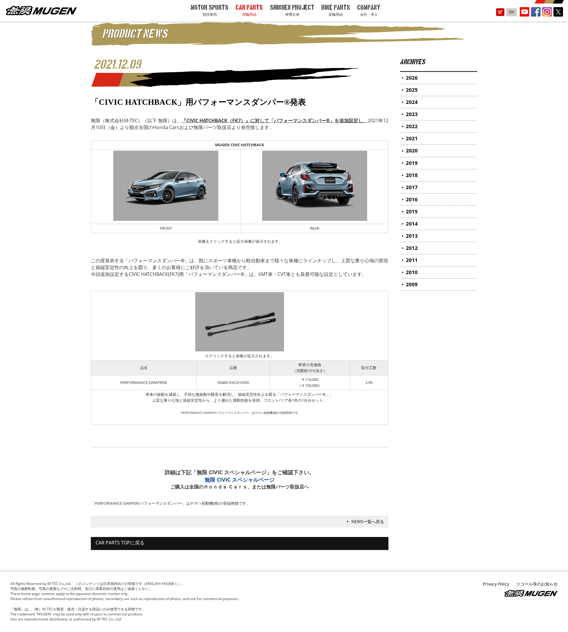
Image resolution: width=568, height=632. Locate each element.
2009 (412, 284)
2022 (412, 126)
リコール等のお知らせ (537, 584)
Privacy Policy (496, 584)
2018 (412, 175)
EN (511, 12)
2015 (412, 211)
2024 (412, 102)
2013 (412, 235)
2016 (412, 199)
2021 (412, 138)
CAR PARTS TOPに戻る (120, 542)
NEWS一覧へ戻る (367, 521)
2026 (412, 77)
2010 (412, 272)
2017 (412, 187)
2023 (412, 114)
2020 (412, 150)
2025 (412, 89)
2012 (412, 248)
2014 (412, 223)
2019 (412, 163)
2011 (412, 260)
